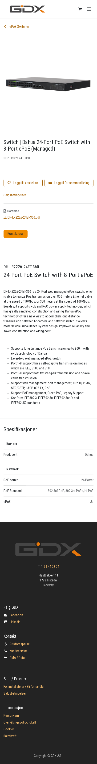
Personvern (11, 715)
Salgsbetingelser (15, 195)
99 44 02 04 (51, 566)
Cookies (9, 729)
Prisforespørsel (20, 644)
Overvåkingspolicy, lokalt (20, 722)
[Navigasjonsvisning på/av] (89, 8)
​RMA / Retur (18, 658)
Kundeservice (19, 651)
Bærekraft (10, 736)
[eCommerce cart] (80, 8)
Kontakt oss (16, 234)
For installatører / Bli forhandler (24, 686)
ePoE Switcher (19, 26)
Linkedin (15, 622)
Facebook (16, 615)
